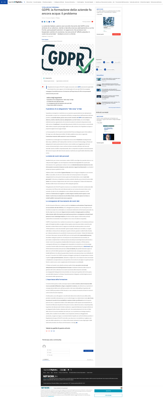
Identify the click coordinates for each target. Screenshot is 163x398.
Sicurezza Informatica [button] (70, 2)
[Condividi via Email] (49, 22)
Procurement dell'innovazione (122, 2)
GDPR (80, 117)
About (44, 375)
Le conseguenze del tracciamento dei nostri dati (59, 103)
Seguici (62, 372)
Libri (114, 2)
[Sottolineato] (52, 350)
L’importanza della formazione (54, 105)
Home (43, 18)
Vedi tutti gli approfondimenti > (115, 107)
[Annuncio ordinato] (55, 350)
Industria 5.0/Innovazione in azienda (104, 2)
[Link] (62, 350)
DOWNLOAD (116, 34)
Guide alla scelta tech (134, 2)
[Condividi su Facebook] (42, 22)
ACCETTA (108, 391)
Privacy (58, 18)
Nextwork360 (46, 381)
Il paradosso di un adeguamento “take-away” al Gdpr (60, 99)
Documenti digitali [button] (89, 2)
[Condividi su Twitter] (47, 22)
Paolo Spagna (45, 39)
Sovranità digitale (37, 2)
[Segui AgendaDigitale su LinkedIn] (68, 372)
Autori (48, 375)
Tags (52, 375)
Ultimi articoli (29, 2)
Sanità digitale (80, 2)
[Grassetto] (48, 350)
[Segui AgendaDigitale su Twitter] (71, 372)
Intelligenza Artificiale (59, 2)
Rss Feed (55, 375)
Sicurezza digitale (50, 18)
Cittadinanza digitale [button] (47, 2)
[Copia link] (52, 22)
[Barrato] (53, 350)
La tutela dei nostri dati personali (55, 101)
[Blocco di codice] (61, 350)
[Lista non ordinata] (57, 350)
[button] (4, 2)
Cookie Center (89, 375)
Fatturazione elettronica (156, 2)
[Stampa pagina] (54, 22)
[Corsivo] (50, 350)
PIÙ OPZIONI (108, 395)
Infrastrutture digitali (145, 2)
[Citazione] (59, 350)
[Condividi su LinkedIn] (45, 22)
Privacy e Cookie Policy (63, 375)
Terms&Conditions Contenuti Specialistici (77, 375)
